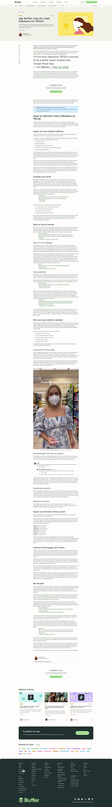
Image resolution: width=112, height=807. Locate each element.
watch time (48, 74)
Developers (47, 775)
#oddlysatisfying (69, 609)
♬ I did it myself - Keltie (44, 287)
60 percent (49, 169)
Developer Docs (61, 787)
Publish (20, 767)
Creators (46, 765)
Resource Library (61, 772)
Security (91, 802)
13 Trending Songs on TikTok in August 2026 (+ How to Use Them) (29, 707)
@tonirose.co (41, 195)
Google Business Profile (36, 769)
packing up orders (62, 216)
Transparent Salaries (75, 783)
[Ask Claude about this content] (19, 63)
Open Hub (73, 777)
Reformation (43, 361)
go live (52, 491)
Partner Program (87, 771)
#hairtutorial (57, 198)
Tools (63, 5)
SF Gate (57, 599)
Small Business (48, 767)
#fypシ (49, 286)
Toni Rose (35, 189)
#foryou (49, 304)
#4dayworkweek (63, 631)
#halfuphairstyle (42, 199)
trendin (51, 248)
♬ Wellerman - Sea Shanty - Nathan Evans (48, 239)
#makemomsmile (37, 256)
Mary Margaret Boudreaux (48, 459)
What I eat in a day (47, 216)
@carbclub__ (41, 300)
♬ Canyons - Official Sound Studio (46, 634)
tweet (37, 51)
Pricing (66, 2)
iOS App (20, 784)
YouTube (33, 785)
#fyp (46, 304)
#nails (62, 284)
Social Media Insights (41, 5)
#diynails (46, 286)
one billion (71, 71)
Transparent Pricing (74, 781)
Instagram (34, 771)
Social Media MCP (22, 790)
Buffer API (21, 792)
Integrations (21, 782)
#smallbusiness (48, 301)
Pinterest (33, 777)
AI (58, 5)
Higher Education (48, 773)
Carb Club (59, 291)
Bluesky (33, 765)
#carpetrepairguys (42, 610)
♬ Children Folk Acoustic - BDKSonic (47, 268)
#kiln (57, 302)
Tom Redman (41, 622)
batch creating (53, 456)
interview (38, 615)
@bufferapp (41, 628)
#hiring (57, 631)
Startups (46, 777)
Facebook (34, 767)
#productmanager (51, 631)
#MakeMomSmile (59, 265)
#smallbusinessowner (68, 301)
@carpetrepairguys (50, 596)
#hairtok (66, 197)
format (61, 232)
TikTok (23, 12)
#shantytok (70, 236)
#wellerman (41, 237)
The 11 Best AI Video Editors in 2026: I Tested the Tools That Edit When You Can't (54, 707)
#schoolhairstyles (50, 198)
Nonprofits (47, 771)
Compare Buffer (61, 783)
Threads (33, 779)
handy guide (61, 541)
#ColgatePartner (42, 267)
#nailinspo (66, 284)
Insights (21, 771)
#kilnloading (61, 302)
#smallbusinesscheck (57, 301)
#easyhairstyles (42, 198)
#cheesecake (41, 304)
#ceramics (45, 302)
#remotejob (70, 631)
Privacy (84, 802)
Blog (16, 5)
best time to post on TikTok (44, 516)
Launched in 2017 (47, 229)
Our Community (61, 785)
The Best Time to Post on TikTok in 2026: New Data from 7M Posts (80, 707)
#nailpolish (40, 286)
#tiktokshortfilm (68, 302)
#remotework (41, 632)
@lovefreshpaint (49, 280)
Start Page (21, 780)
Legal (85, 773)
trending (42, 206)
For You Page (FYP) (37, 574)
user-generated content (65, 562)
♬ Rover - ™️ (41, 201)
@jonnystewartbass (43, 233)
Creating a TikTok (37, 100)
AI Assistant (21, 778)
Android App (21, 786)
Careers (85, 767)
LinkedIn (33, 773)
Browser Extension (22, 788)
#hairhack (62, 197)
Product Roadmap (74, 785)
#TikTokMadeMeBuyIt (40, 77)
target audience (64, 134)
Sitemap (85, 775)
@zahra (40, 264)
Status (72, 767)
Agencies (46, 769)
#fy (52, 304)
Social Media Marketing (30, 5)
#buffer (40, 631)
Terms (88, 802)
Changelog (73, 769)
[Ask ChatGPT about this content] (19, 60)
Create (20, 765)
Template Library (61, 767)
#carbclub (40, 302)
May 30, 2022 (61, 67)
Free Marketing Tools (62, 778)
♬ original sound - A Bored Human (46, 305)
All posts (21, 5)
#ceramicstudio (52, 302)
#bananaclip (63, 198)
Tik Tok (64, 650)
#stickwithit (54, 609)
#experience (49, 609)
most (44, 73)
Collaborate (21, 773)
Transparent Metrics (75, 779)
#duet (39, 235)
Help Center (73, 765)
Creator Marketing (52, 5)
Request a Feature (74, 771)
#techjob (44, 631)
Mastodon (34, 775)
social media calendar (66, 326)
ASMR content (38, 216)
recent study (42, 521)
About (85, 765)
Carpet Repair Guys (45, 594)
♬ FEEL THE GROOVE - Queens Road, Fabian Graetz (51, 612)
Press (85, 769)
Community (21, 769)
